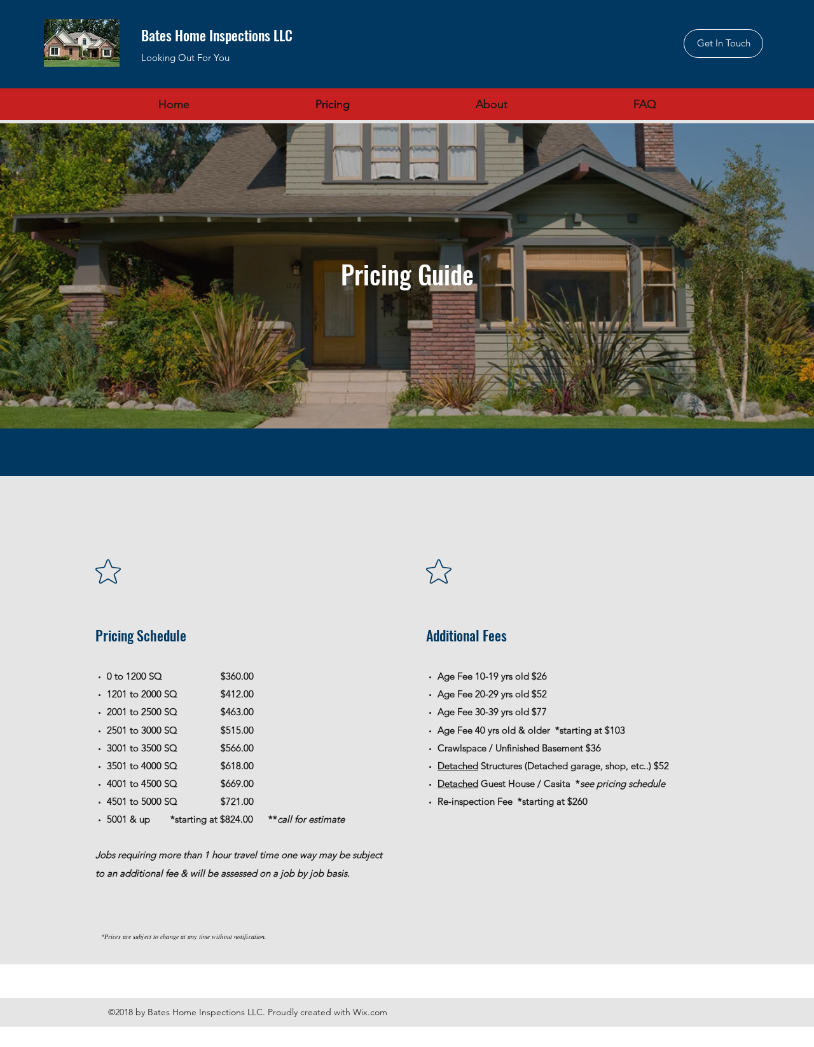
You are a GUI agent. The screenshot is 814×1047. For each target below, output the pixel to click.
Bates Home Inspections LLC (217, 35)
